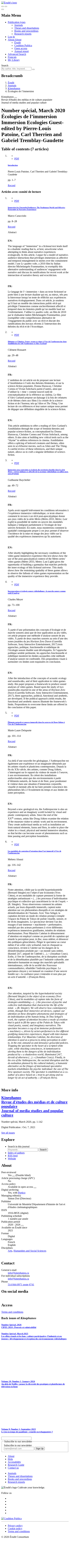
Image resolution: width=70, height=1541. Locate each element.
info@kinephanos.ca (18, 1273)
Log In (11, 36)
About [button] (11, 39)
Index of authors (16, 1152)
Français (12, 57)
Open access (20, 48)
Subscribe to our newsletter (18, 1445)
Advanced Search (17, 54)
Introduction (13, 165)
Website (12, 1158)
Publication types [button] (16, 22)
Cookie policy (15, 1528)
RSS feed (13, 1155)
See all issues (8, 1132)
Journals (18, 25)
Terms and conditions (12, 1312)
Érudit (17, 42)
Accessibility (14, 1462)
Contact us (13, 1467)
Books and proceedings (26, 31)
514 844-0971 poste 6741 (21, 1284)
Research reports (22, 33)
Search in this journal (18, 1146)
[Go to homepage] (9, 2)
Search (4, 65)
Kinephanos (14, 88)
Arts (10, 1250)
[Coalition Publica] (11, 1518)
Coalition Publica (23, 45)
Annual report (21, 51)
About (18, 39)
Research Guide (16, 1464)
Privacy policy (15, 1525)
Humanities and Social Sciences (30, 1250)
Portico (21, 1192)
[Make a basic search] (2, 6)
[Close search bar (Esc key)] (6, 6)
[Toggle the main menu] (2, 9)
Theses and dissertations (26, 28)
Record (11, 185)
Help (10, 1459)
